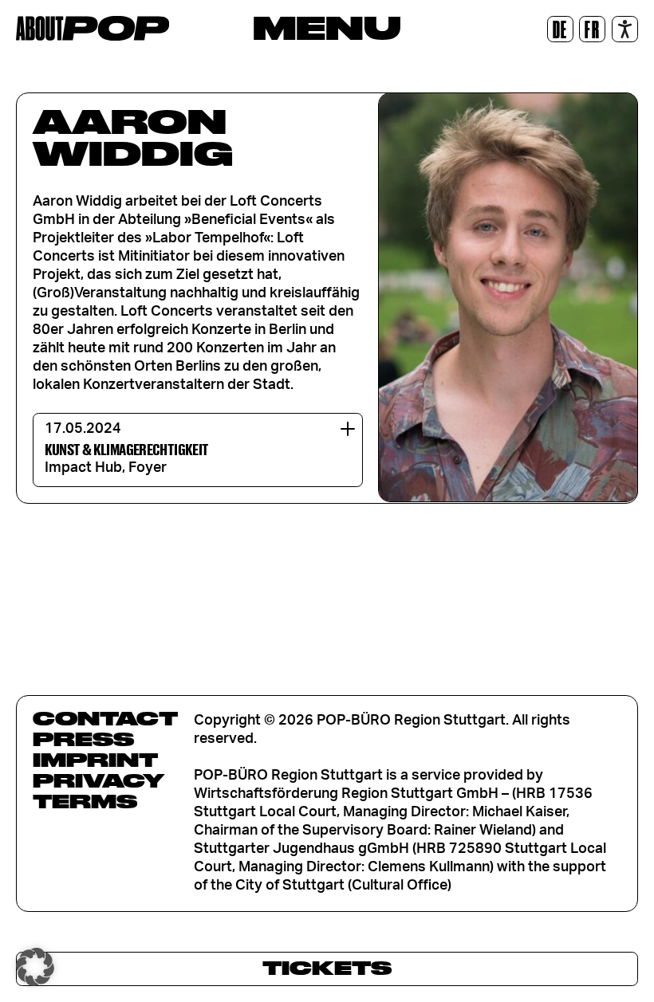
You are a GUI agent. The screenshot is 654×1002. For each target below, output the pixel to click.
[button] (35, 967)
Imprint (95, 760)
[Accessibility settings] (625, 29)
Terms (85, 801)
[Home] (92, 28)
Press (83, 739)
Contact (105, 718)
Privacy (98, 780)
